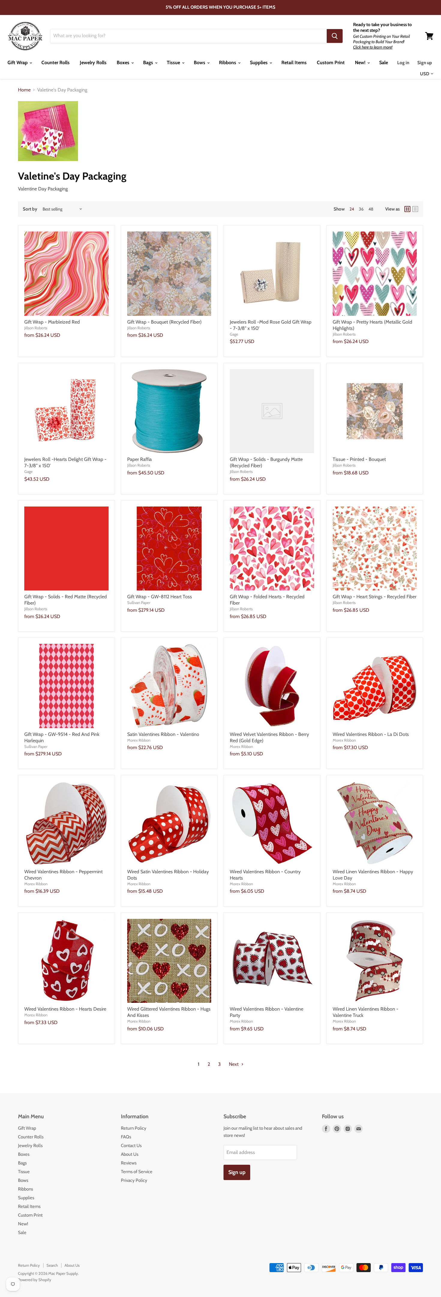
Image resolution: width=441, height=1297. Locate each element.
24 (352, 209)
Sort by (30, 209)
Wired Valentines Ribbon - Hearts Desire (65, 1009)
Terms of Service (136, 1171)
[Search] (335, 36)
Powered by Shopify (34, 1279)
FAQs (126, 1137)
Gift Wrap (18, 62)
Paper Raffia (139, 459)
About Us (129, 1154)
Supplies (259, 62)
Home (24, 90)
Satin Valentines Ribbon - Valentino (163, 734)
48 (370, 209)
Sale (383, 62)
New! (361, 62)
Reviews (128, 1163)
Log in (403, 62)
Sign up (424, 62)
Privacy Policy (134, 1180)
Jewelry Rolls (93, 62)
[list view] (415, 209)
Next (234, 1064)
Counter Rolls (55, 62)
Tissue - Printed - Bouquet (359, 459)
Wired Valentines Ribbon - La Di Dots (371, 734)
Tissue (174, 62)
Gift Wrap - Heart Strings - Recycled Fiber (374, 596)
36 (361, 209)
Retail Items (294, 62)
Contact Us (131, 1145)
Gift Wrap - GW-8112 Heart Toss (159, 596)
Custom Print (331, 62)
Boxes (123, 62)
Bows (200, 62)
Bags (148, 62)
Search (52, 1265)
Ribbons (228, 62)
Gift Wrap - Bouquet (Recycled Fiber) (164, 322)
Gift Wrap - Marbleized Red (52, 322)
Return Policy (133, 1128)
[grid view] (407, 209)
